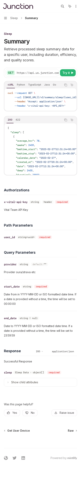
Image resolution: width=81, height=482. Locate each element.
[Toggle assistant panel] (70, 6)
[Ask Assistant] (72, 85)
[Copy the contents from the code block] (65, 85)
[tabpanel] (40, 99)
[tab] (10, 84)
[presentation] (38, 72)
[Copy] (55, 72)
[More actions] (76, 6)
